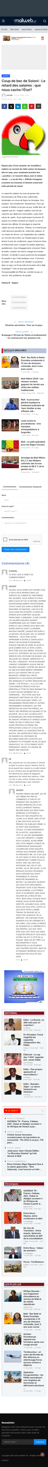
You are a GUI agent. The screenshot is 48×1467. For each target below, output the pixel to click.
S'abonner (40, 1442)
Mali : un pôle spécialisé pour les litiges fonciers (33, 443)
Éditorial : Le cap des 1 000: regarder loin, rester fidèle (33, 1057)
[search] (44, 21)
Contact (5, 1460)
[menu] (3, 21)
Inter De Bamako (28, 1063)
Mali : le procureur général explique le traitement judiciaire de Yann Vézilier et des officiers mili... (32, 405)
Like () (28, 580)
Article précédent (26, 322)
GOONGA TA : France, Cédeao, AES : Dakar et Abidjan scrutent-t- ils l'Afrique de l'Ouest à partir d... (33, 1197)
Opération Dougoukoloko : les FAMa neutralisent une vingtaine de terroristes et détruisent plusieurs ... (33, 1380)
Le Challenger (28, 1221)
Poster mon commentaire (15, 549)
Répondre (19, 580)
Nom (4, 495)
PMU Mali (14, 29)
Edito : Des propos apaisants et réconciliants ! (32, 1072)
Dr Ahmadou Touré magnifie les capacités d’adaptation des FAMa (33, 1039)
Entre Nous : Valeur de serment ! (33, 1249)
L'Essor (23, 393)
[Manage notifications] (42, 1454)
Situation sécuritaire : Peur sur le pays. (24, 325)
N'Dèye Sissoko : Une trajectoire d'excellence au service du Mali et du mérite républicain (32, 1298)
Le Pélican (26, 1028)
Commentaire (8, 517)
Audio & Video (41, 29)
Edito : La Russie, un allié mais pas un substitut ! (33, 1022)
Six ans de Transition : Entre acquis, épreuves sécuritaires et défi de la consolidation (33, 1233)
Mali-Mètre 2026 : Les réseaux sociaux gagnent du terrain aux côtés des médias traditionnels (32, 384)
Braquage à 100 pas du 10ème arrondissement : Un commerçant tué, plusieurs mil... (24, 336)
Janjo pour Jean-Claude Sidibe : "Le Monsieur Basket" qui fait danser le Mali (23, 1153)
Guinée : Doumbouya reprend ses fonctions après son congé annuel (33, 1339)
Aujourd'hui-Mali (28, 1207)
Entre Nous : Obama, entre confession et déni (32, 1216)
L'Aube (25, 1265)
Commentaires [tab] (9, 486)
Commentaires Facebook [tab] (30, 486)
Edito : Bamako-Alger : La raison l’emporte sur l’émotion (31, 1088)
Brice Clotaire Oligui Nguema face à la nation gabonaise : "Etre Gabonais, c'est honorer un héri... (25, 1167)
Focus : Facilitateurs (33, 1262)
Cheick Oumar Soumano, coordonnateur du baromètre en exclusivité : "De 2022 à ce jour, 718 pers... (25, 1138)
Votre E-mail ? (8, 506)
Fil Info (4, 29)
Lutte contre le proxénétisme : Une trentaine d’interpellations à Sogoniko (31, 426)
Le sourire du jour (19, 297)
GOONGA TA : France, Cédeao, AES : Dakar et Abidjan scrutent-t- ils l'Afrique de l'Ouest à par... (24, 1124)
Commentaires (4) (15, 563)
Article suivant (22, 332)
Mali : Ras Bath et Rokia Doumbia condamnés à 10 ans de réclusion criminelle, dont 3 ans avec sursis (33, 363)
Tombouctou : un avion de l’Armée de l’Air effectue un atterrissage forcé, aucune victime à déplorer (33, 1358)
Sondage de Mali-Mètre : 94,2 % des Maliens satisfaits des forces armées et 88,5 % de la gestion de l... (33, 463)
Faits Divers (27, 29)
